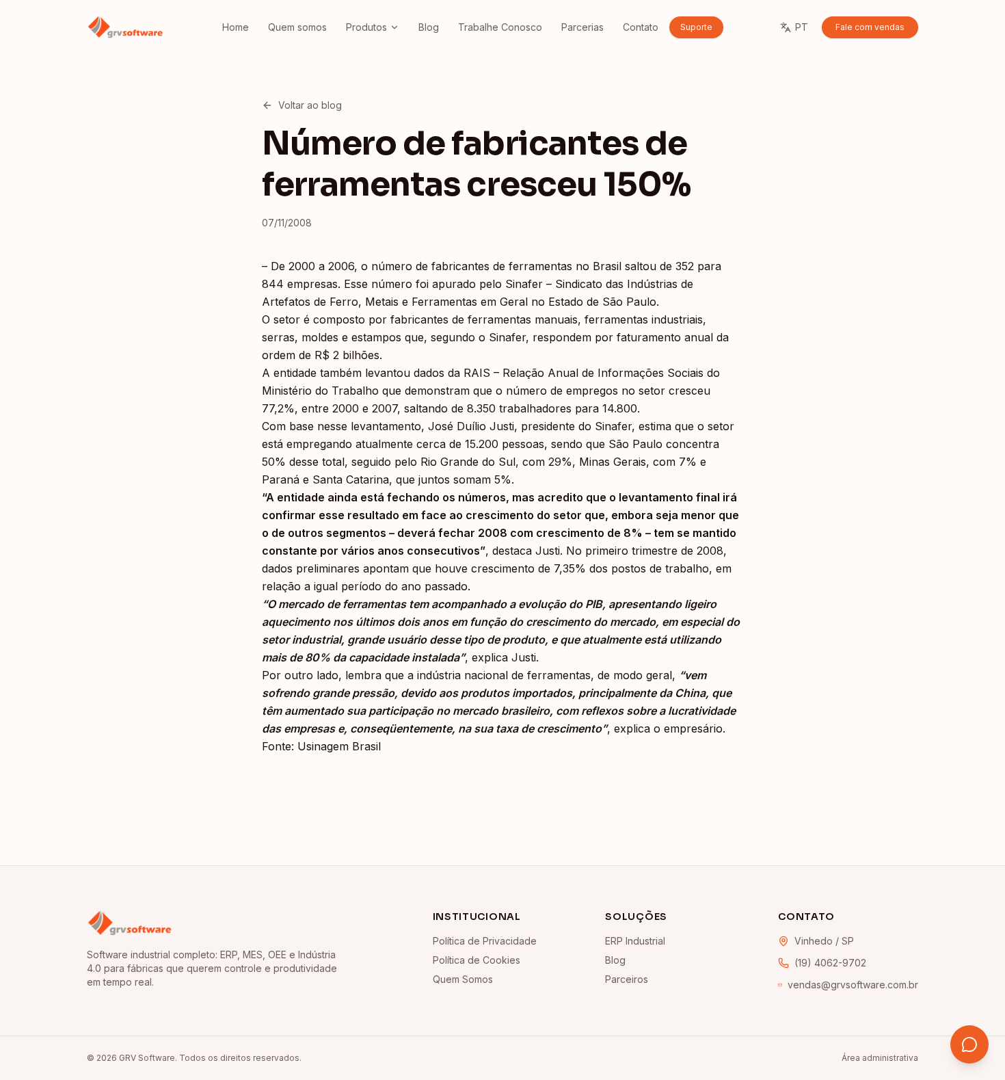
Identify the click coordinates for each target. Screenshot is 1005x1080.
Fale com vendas (869, 27)
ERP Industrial (635, 941)
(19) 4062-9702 (830, 963)
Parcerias (582, 27)
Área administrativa (880, 1058)
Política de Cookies (476, 960)
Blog (428, 27)
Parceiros (626, 979)
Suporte (696, 27)
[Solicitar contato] (969, 1044)
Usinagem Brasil (339, 746)
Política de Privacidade (485, 941)
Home (235, 27)
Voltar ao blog (310, 105)
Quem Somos (463, 979)
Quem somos (297, 27)
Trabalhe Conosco (500, 27)
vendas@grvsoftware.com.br (853, 984)
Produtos (366, 27)
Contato (640, 27)
